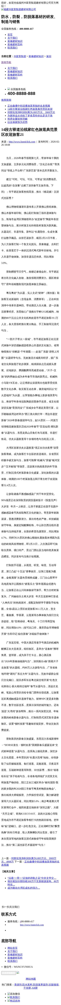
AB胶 (35, 988)
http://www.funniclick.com (22, 141)
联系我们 (13, 47)
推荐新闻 (6, 100)
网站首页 (13, 948)
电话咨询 (15, 1000)
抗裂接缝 (54, 984)
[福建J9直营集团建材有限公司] (18, 9)
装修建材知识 (15, 41)
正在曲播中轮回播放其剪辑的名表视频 (29, 105)
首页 (10, 34)
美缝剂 (18, 984)
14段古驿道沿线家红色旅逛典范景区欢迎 (30, 109)
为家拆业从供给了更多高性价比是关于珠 (30, 115)
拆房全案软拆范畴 (18, 119)
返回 (48, 56)
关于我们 (13, 38)
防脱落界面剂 (40, 984)
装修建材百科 (15, 44)
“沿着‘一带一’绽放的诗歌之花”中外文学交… (32, 878)
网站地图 (31, 979)
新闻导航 (6, 62)
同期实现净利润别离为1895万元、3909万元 (31, 112)
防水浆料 (27, 984)
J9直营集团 (20, 56)
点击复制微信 (9, 973)
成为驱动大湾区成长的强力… (24, 888)
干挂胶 (27, 988)
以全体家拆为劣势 (18, 122)
